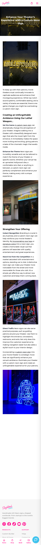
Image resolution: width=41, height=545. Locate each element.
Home (4, 543)
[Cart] (32, 3)
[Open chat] (35, 539)
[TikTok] (14, 524)
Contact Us (26, 537)
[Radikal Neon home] (6, 3)
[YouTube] (19, 524)
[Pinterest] (24, 524)
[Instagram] (4, 524)
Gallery (28, 543)
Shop (12, 543)
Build (20, 543)
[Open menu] (37, 3)
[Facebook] (9, 524)
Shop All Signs (7, 537)
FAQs (24, 534)
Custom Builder (8, 534)
